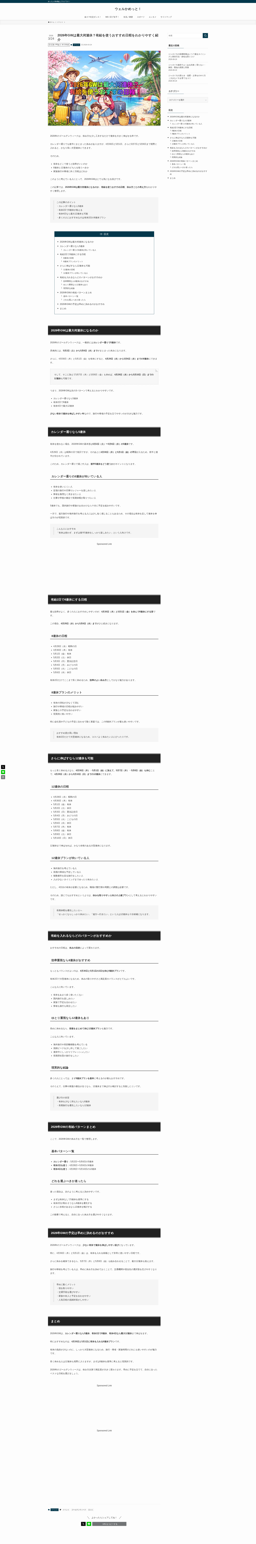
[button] (83, 1524)
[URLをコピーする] (3, 777)
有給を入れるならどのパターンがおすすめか (81, 277)
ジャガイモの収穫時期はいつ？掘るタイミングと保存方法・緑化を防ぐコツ (187, 56)
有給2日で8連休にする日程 (73, 254)
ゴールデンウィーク (79, 1510)
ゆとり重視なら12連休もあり (75, 285)
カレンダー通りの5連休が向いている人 (79, 250)
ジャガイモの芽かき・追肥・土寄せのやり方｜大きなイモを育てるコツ (187, 78)
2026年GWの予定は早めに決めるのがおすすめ (82, 304)
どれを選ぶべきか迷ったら (74, 300)
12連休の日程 (69, 269)
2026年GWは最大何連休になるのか (77, 242)
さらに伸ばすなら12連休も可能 (75, 266)
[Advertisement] (104, 564)
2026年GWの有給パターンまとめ (76, 292)
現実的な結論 (69, 288)
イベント (76, 45)
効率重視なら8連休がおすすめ (76, 281)
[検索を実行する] (205, 35)
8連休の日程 (68, 258)
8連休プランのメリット (73, 261)
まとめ (63, 308)
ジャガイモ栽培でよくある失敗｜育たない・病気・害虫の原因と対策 (187, 67)
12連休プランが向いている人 (75, 273)
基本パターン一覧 (70, 296)
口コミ (90, 1510)
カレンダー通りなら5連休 (72, 246)
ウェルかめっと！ (128, 9)
